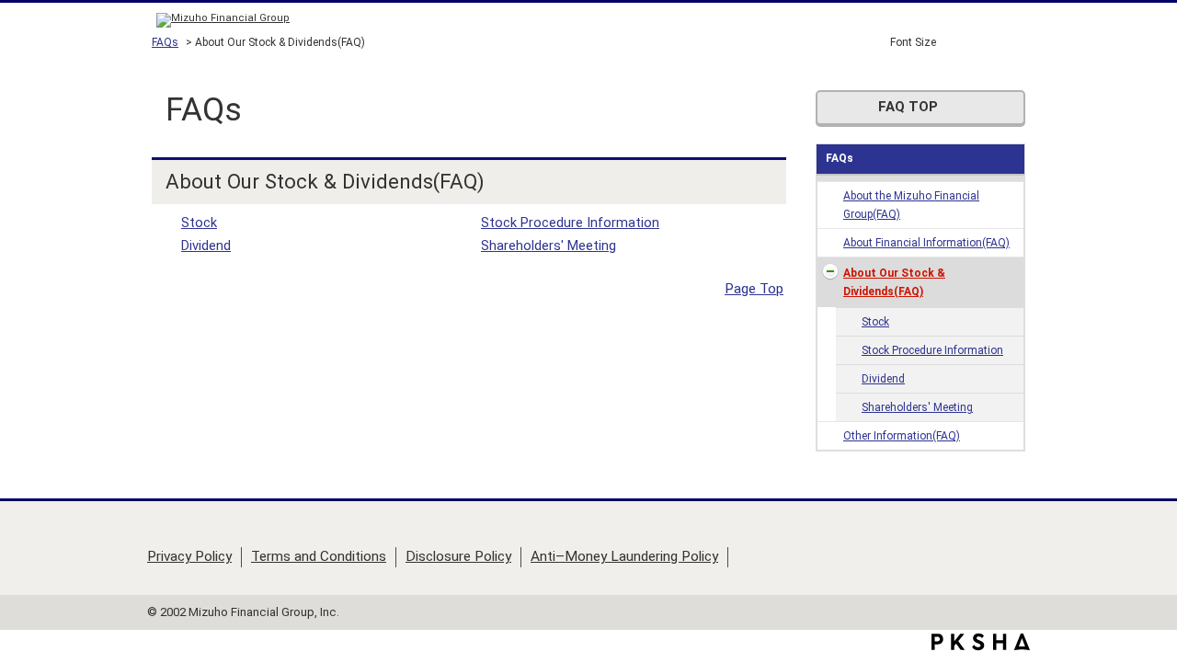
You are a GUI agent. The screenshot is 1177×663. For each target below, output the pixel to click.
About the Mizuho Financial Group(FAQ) (911, 205)
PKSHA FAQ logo (980, 642)
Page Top (754, 288)
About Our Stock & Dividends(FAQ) (894, 282)
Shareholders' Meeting (917, 407)
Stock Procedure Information (932, 350)
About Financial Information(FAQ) (926, 242)
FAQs (165, 42)
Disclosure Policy (458, 556)
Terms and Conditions (318, 556)
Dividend (883, 378)
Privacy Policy (189, 556)
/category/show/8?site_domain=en (830, 272)
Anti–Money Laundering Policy (624, 556)
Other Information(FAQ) (901, 435)
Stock (875, 321)
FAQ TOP (908, 106)
